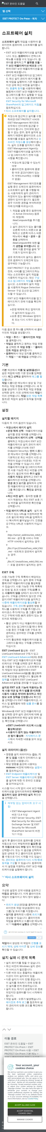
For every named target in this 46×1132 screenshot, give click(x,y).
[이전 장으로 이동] (4, 1029)
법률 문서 (31, 703)
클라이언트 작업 (21, 1057)
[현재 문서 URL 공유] (26, 1020)
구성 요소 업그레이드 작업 (23, 279)
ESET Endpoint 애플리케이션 (21, 773)
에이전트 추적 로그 (16, 1002)
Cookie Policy (33, 1102)
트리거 (35, 914)
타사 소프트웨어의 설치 (19, 877)
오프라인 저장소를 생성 (24, 140)
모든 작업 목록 (34, 395)
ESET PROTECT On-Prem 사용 (18, 1048)
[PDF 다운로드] (33, 1020)
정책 (4, 679)
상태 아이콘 (20, 946)
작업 (6, 1057)
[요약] (40, 1020)
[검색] (37, 3)
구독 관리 (18, 605)
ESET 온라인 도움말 (14, 1043)
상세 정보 (35, 946)
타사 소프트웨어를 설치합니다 (22, 110)
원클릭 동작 (16, 88)
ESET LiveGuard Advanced (16, 657)
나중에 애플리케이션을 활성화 (18, 602)
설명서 (38, 767)
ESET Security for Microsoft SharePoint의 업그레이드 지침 (22, 102)
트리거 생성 (12, 904)
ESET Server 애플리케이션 (20, 777)
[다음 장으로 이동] (9, 1029)
